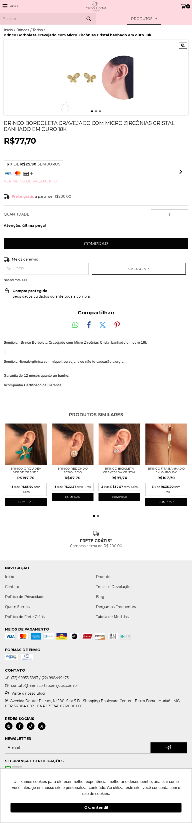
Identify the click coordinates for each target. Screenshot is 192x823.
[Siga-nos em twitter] (42, 726)
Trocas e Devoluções (114, 586)
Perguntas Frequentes (116, 606)
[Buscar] (89, 19)
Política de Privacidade (24, 596)
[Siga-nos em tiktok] (30, 726)
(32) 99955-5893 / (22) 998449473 (40, 678)
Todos (37, 30)
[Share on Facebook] (89, 325)
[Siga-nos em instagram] (8, 726)
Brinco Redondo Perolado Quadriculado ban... (72, 470)
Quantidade (16, 214)
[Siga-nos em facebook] (20, 726)
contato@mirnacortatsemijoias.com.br (44, 685)
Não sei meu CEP (16, 280)
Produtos (104, 576)
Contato (12, 586)
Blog (100, 596)
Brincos (22, 30)
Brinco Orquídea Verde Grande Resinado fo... (25, 470)
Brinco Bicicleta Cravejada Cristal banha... (119, 470)
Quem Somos (17, 606)
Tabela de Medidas (112, 616)
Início (8, 30)
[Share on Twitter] (102, 325)
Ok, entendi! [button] (96, 807)
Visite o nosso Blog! (29, 693)
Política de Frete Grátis (24, 616)
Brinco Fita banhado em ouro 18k (166, 470)
